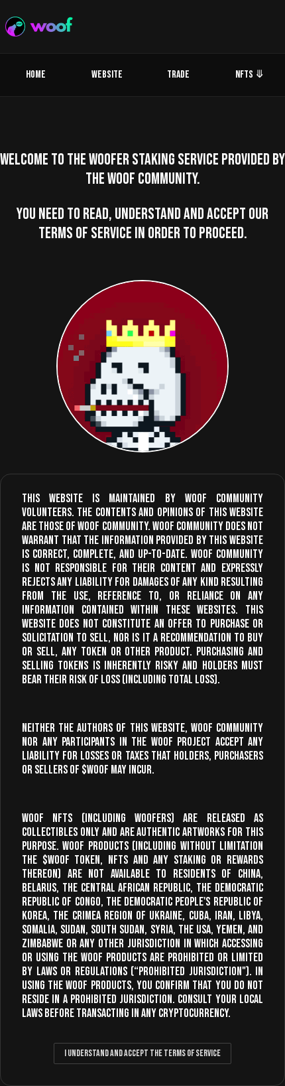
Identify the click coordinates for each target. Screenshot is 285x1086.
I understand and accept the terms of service (142, 1053)
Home (36, 74)
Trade (178, 74)
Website (107, 74)
